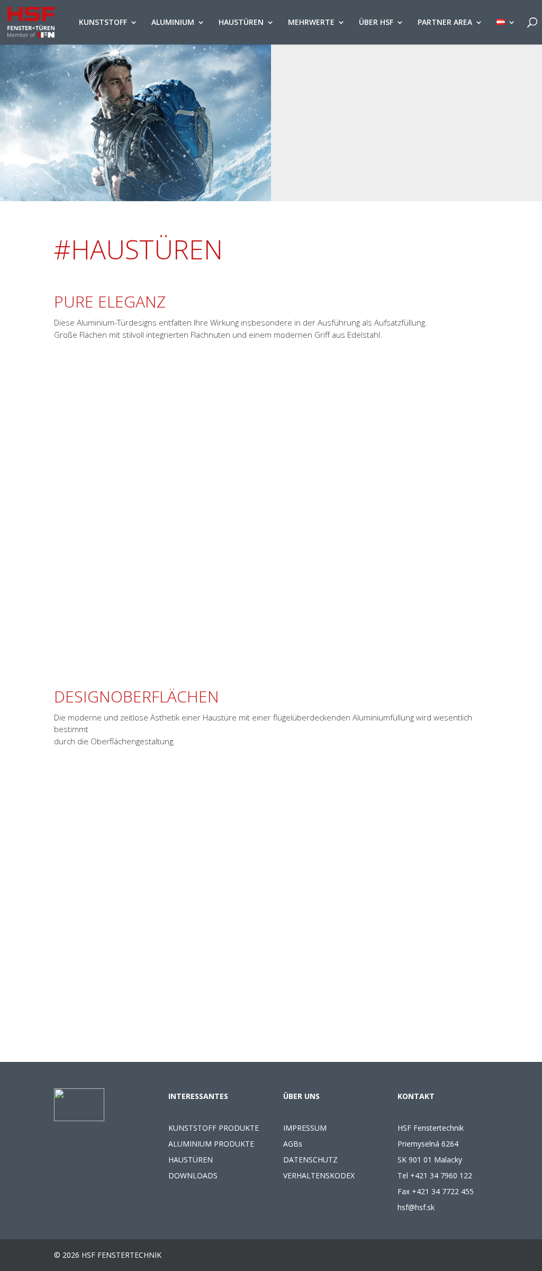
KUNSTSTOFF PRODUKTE (213, 1128)
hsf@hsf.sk (416, 1207)
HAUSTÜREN (241, 23)
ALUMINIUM (172, 23)
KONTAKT (416, 1096)
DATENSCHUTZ (310, 1160)
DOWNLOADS (193, 1175)
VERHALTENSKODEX (319, 1175)
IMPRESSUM (305, 1128)
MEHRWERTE (311, 23)
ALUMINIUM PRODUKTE (211, 1144)
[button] (270, 581)
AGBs (292, 1144)
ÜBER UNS (301, 1096)
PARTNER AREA (445, 23)
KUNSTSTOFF (103, 23)
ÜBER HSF (376, 23)
